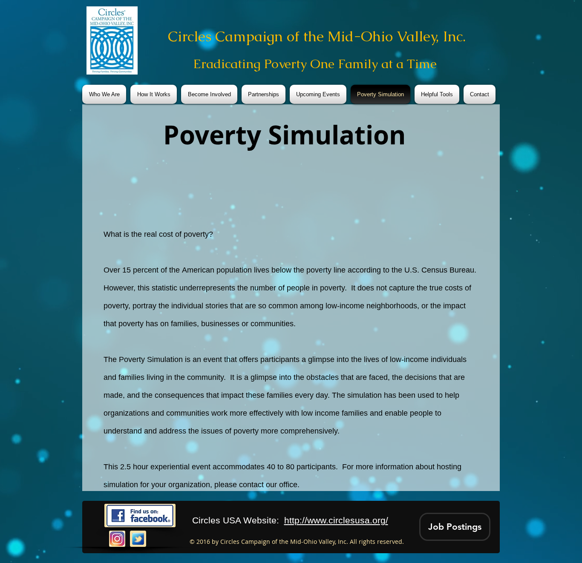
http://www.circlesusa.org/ (336, 520)
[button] (454, 527)
